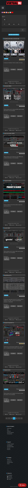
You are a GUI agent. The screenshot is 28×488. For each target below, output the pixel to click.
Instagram (10, 477)
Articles (8, 448)
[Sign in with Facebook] (4, 24)
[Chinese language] (12, 12)
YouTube (10, 476)
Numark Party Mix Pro (9, 322)
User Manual (9, 445)
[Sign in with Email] (4, 19)
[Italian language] (10, 12)
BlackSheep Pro (8, 275)
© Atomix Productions (14, 486)
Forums (8, 449)
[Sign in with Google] (18, 24)
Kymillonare (22, 58)
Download (9, 428)
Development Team (21, 152)
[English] (2, 12)
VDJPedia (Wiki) (10, 446)
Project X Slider (7, 180)
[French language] (6, 12)
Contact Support (10, 444)
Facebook (9, 475)
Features (9, 431)
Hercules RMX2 (7, 86)
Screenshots (9, 433)
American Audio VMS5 (9, 133)
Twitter (9, 479)
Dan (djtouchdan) (21, 200)
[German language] (8, 12)
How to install (19, 83)
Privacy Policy (10, 462)
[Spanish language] (4, 12)
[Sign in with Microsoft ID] (9, 24)
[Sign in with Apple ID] (14, 24)
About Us (9, 459)
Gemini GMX (7, 228)
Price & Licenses (10, 432)
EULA (8, 463)
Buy (8, 429)
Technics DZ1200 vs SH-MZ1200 (11, 38)
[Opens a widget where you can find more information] (22, 485)
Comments (12, 83)
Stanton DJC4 (7, 370)
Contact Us (9, 461)
